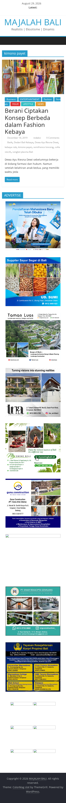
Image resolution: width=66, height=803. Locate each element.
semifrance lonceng (43, 147)
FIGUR (15, 104)
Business (11, 99)
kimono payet (25, 147)
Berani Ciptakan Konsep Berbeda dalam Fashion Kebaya (27, 121)
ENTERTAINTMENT (29, 99)
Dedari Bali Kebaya (23, 142)
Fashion (48, 99)
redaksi (37, 137)
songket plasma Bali (22, 151)
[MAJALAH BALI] (6, 40)
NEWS (41, 104)
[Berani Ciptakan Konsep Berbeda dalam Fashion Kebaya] (33, 62)
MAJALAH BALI (33, 22)
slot (27, 787)
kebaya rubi (11, 147)
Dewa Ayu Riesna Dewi (46, 142)
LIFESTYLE (28, 104)
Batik (9, 142)
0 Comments (52, 137)
